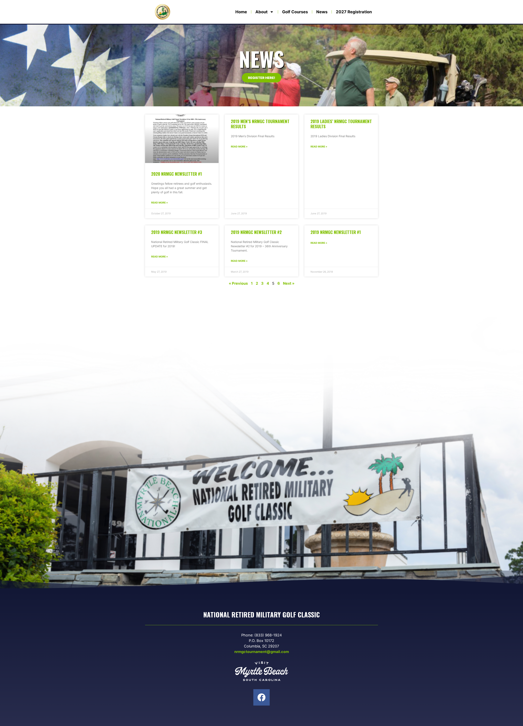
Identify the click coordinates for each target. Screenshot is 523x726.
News (321, 11)
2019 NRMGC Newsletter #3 (176, 232)
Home (241, 11)
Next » (288, 283)
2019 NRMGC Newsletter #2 (256, 232)
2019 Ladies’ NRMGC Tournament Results (341, 123)
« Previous (238, 283)
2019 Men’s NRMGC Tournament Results (260, 123)
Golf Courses (295, 11)
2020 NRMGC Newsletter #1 (176, 174)
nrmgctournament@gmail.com (261, 652)
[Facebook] (261, 697)
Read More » (159, 202)
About (261, 11)
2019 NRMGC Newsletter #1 (336, 232)
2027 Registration (354, 11)
